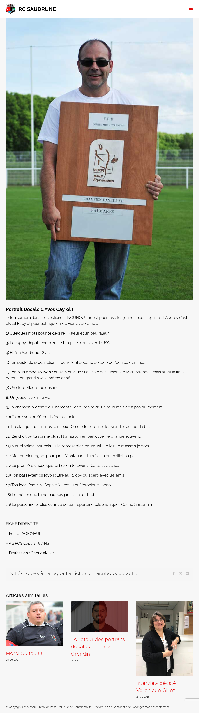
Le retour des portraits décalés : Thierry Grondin (98, 646)
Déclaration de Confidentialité (112, 707)
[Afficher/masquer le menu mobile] (191, 8)
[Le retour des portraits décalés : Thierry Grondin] (99, 603)
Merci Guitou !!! (24, 653)
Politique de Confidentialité (75, 707)
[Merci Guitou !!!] (34, 603)
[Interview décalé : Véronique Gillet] (164, 603)
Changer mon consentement (151, 707)
